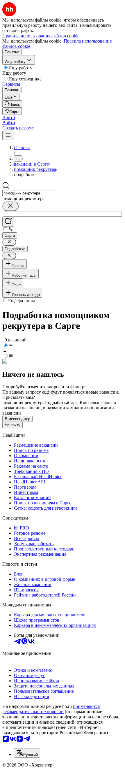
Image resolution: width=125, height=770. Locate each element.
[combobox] (29, 193)
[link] (12, 104)
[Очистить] (10, 206)
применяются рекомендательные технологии (51, 709)
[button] (8, 117)
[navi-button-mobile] (8, 135)
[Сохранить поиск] (8, 222)
